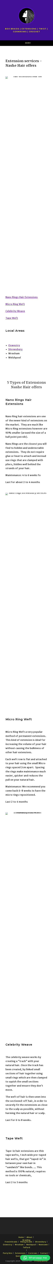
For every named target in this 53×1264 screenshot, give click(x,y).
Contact (44, 1253)
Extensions (20, 1253)
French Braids (11, 1242)
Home (21, 1237)
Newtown (43, 1245)
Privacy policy (40, 1261)
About (29, 1237)
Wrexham (19, 1245)
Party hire (7, 1253)
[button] (35, 1258)
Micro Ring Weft (15, 304)
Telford (26, 1247)
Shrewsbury (15, 349)
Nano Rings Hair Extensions (22, 297)
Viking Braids (26, 1242)
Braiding (27, 1240)
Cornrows (32, 1253)
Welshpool (31, 1245)
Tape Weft (12, 318)
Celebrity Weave (15, 311)
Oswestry (14, 345)
